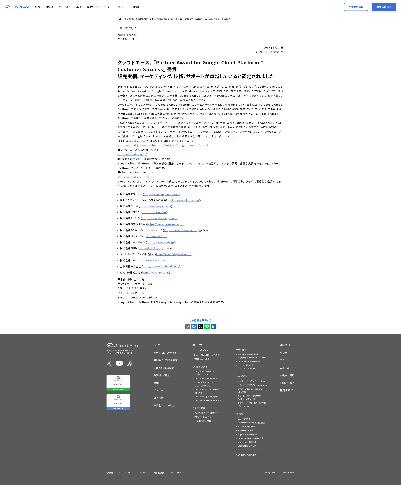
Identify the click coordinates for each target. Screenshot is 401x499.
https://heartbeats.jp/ (161, 242)
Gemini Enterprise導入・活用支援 (251, 422)
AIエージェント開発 (245, 430)
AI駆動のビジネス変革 (166, 360)
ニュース (284, 368)
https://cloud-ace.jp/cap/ (135, 177)
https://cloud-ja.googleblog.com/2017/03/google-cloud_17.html (162, 145)
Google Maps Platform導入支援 (207, 400)
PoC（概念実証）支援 (202, 420)
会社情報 (135, 7)
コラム (121, 7)
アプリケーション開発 (202, 417)
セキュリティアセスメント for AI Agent (252, 385)
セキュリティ (241, 376)
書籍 (156, 383)
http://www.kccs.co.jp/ (185, 200)
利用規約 (110, 473)
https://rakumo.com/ (155, 272)
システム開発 (199, 408)
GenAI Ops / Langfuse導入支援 (250, 438)
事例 (78, 7)
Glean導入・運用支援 (246, 426)
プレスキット (144, 473)
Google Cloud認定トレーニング (251, 454)
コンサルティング (200, 350)
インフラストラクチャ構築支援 (206, 413)
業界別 (91, 7)
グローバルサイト (176, 473)
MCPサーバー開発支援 (247, 442)
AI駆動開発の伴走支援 (247, 446)
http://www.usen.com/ (154, 260)
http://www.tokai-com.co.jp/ (182, 230)
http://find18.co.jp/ (151, 248)
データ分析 (241, 349)
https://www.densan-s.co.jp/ (165, 224)
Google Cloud (200, 366)
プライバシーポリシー (126, 473)
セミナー (107, 7)
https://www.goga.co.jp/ (155, 206)
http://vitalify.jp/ (156, 236)
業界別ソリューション (165, 405)
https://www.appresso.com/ (162, 194)
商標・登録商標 (159, 473)
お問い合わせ (287, 383)
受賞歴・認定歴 (162, 375)
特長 (37, 7)
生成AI (239, 413)
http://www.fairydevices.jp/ (174, 254)
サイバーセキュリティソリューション (252, 381)
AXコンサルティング (202, 358)
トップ (157, 345)
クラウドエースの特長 (165, 352)
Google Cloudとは (164, 368)
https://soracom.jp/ (154, 212)
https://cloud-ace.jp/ (132, 154)
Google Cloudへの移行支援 (206, 378)
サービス (63, 7)
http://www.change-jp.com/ (159, 218)
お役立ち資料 (287, 375)
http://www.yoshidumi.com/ (161, 266)
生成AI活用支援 (244, 418)
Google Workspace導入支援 (206, 396)
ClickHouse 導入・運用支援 (249, 361)
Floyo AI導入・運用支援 (247, 434)
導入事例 (159, 398)
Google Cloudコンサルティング (207, 355)
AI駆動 (49, 7)
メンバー (158, 390)
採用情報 (285, 390)
